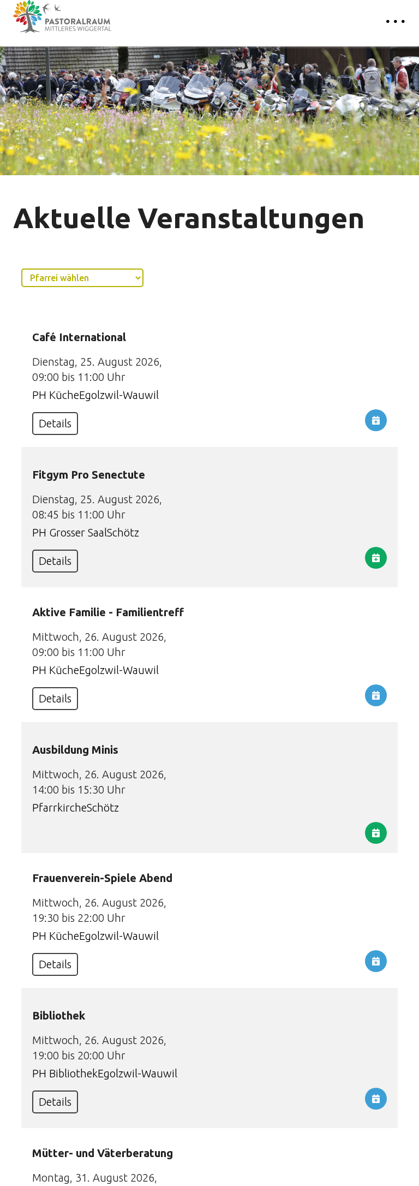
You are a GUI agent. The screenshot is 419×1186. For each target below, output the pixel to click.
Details (55, 423)
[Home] (62, 16)
